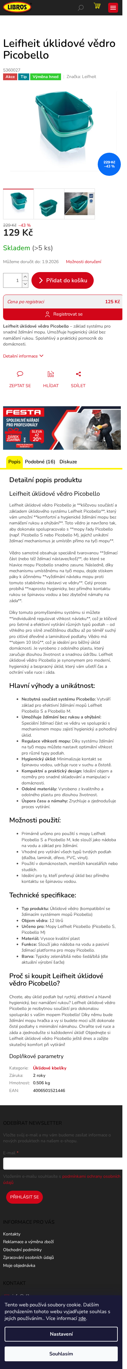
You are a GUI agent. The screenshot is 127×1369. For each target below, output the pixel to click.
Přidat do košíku (66, 280)
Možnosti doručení (83, 262)
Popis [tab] (14, 461)
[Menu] (113, 8)
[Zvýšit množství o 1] (25, 276)
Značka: (81, 77)
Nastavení (61, 1334)
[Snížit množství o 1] (25, 283)
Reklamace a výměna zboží (28, 1242)
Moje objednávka (19, 1265)
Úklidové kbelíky (49, 1068)
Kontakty (11, 1234)
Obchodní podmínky (22, 1250)
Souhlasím (61, 1353)
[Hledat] (81, 8)
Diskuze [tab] (68, 461)
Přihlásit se (24, 1197)
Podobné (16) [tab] (40, 461)
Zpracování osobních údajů (28, 1257)
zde (82, 1318)
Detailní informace (20, 356)
